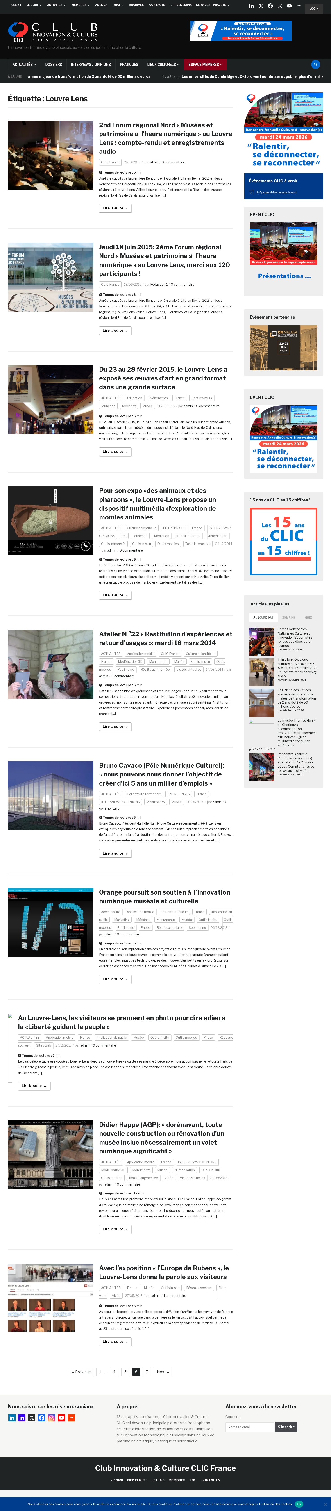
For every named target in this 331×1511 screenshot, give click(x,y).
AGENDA (101, 5)
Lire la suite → (115, 208)
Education (134, 398)
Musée (147, 406)
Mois (308, 617)
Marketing (122, 920)
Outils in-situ (141, 544)
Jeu (124, 536)
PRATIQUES (129, 64)
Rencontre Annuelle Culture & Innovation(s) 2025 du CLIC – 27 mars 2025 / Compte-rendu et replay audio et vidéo (296, 762)
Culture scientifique (141, 528)
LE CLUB (32, 5)
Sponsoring (197, 927)
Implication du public (112, 1037)
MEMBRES (78, 5)
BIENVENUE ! (137, 1480)
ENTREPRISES (174, 528)
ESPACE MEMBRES (204, 64)
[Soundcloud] (298, 5)
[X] (261, 5)
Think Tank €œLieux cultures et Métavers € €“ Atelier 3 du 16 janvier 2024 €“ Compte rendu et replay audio (297, 668)
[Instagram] (280, 5)
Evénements (158, 398)
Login (314, 8)
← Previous (81, 1372)
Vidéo (169, 1178)
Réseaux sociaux (169, 927)
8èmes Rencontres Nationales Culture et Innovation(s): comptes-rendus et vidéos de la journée (295, 637)
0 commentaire (173, 162)
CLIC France (110, 162)
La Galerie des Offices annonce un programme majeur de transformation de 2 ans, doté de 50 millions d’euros (297, 698)
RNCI (116, 5)
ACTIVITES (54, 5)
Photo (145, 927)
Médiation (161, 536)
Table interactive (198, 544)
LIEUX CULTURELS (161, 64)
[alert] (284, 192)
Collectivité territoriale (144, 794)
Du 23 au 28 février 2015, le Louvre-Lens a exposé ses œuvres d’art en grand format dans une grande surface (163, 378)
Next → (163, 1372)
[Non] (325, 1504)
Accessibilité (110, 912)
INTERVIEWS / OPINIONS (91, 64)
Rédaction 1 (159, 284)
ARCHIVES (136, 5)
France (180, 398)
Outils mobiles (168, 544)
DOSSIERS (53, 64)
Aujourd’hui (263, 617)
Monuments (158, 661)
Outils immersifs (113, 544)
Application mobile (140, 654)
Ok (299, 1504)
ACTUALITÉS (23, 64)
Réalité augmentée (155, 669)
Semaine (289, 617)
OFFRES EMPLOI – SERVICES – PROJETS (198, 5)
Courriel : (233, 1417)
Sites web (43, 1045)
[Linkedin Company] (251, 5)
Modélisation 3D (188, 536)
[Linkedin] (21, 1417)
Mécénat (129, 406)
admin (153, 162)
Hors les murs (201, 398)
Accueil (16, 5)
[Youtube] (289, 5)
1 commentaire (175, 1296)
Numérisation (217, 536)
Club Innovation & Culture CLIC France (165, 1468)
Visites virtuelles (189, 669)
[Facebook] (270, 5)
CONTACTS (157, 5)
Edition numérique (174, 912)
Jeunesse (108, 406)
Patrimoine (126, 669)
